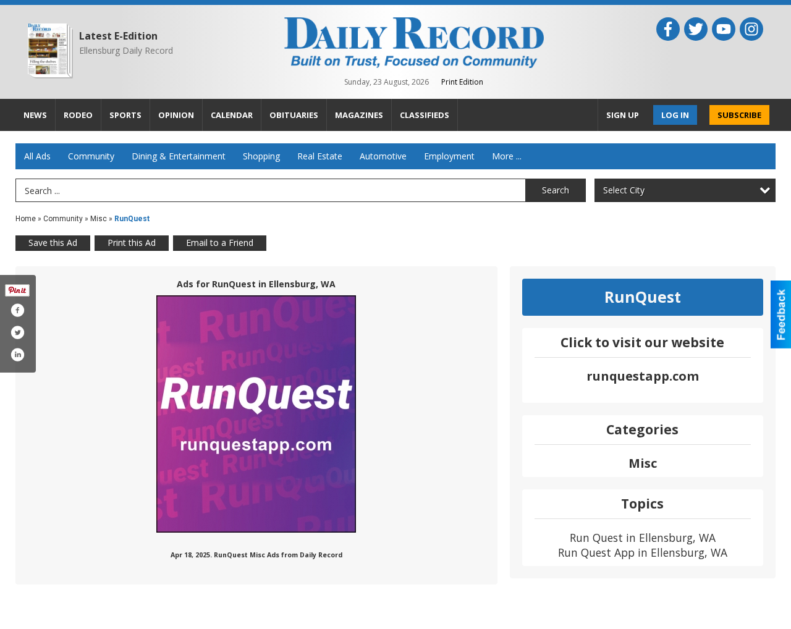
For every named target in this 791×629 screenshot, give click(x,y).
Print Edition (462, 82)
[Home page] (414, 41)
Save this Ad (52, 242)
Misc (98, 218)
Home (25, 218)
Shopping (261, 156)
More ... (507, 156)
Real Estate (319, 156)
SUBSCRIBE (739, 114)
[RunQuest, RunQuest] (256, 414)
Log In (675, 114)
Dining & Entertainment (179, 156)
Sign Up (622, 114)
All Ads (37, 156)
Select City (624, 190)
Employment (449, 156)
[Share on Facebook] (17, 310)
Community (91, 156)
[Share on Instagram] (17, 354)
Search (555, 190)
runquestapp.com (642, 376)
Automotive (383, 156)
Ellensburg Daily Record (126, 50)
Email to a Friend (219, 242)
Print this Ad (132, 242)
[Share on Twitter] (17, 332)
